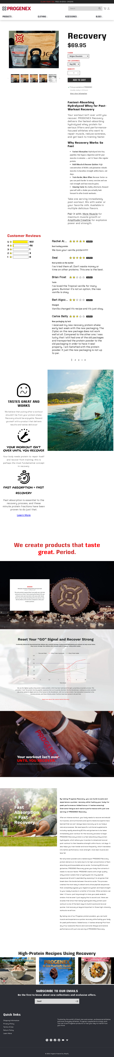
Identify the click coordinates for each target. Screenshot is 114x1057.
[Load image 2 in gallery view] (24, 78)
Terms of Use (8, 1027)
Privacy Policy (8, 1024)
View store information (78, 93)
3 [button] (78, 360)
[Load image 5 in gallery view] (52, 78)
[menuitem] (8, 16)
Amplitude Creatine (79, 220)
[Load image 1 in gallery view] (15, 78)
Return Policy (8, 1030)
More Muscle (90, 213)
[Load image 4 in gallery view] (43, 78)
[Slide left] (8, 78)
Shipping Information (11, 1020)
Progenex (53, 1054)
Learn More (24, 515)
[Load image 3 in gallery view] (34, 78)
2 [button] (75, 360)
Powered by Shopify (62, 1054)
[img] (77, 241)
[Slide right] (59, 78)
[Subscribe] (76, 1001)
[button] (82, 359)
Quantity (71, 69)
